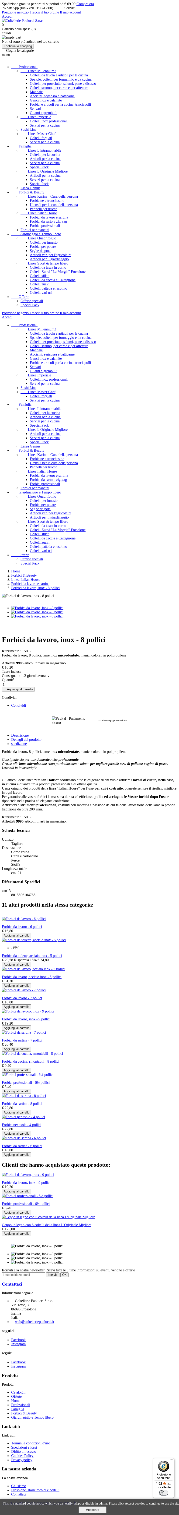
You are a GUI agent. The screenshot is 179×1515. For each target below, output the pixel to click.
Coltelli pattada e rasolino (48, 288)
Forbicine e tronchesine (47, 200)
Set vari (35, 109)
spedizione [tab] (19, 744)
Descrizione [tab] (20, 735)
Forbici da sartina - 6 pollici (22, 1146)
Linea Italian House (39, 213)
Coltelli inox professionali (49, 121)
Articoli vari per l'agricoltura (50, 255)
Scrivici (70, 8)
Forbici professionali (45, 226)
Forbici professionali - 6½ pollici (26, 1082)
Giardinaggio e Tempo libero (36, 234)
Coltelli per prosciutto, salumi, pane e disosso (63, 83)
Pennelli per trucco (43, 209)
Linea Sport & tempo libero (44, 263)
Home (15, 1401)
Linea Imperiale (36, 117)
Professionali (24, 67)
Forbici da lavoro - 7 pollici (22, 998)
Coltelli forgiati (41, 138)
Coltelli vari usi (41, 292)
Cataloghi (18, 1392)
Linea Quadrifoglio (38, 238)
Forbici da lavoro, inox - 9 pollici (26, 1019)
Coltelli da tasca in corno (48, 267)
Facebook (18, 1340)
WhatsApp (11, 8)
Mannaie (36, 92)
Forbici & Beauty (27, 192)
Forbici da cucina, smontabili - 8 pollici (30, 1061)
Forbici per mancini (35, 230)
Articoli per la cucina (45, 159)
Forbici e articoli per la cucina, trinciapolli (60, 104)
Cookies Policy (22, 1456)
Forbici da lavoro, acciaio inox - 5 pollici (32, 977)
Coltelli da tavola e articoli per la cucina (59, 75)
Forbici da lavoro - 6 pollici (22, 927)
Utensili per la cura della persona (54, 205)
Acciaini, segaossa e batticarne (52, 96)
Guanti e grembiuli (43, 113)
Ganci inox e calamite (46, 100)
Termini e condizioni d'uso (30, 1443)
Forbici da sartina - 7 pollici (22, 1040)
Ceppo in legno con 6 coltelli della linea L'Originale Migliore (46, 1225)
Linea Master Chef (38, 134)
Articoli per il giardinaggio (49, 259)
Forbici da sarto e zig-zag (48, 221)
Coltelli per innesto (44, 242)
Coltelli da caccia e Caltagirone (53, 280)
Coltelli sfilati (39, 276)
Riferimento (11, 817)
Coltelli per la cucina (45, 155)
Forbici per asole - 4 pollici (21, 1125)
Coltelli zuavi (39, 284)
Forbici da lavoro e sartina (49, 217)
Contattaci (12, 1284)
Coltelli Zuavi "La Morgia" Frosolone (58, 272)
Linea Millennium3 (38, 71)
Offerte (20, 297)
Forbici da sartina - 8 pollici (22, 1104)
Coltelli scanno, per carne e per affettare (59, 88)
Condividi (18, 705)
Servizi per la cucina (45, 125)
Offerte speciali (32, 301)
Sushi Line (28, 129)
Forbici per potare (43, 246)
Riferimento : (11, 651)
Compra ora (85, 4)
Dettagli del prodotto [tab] (26, 739)
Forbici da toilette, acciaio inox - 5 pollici (32, 956)
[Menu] (171, 1461)
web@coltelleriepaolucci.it (34, 1322)
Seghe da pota (40, 251)
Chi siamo (18, 1486)
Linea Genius (30, 188)
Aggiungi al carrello (18, 689)
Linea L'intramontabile (41, 150)
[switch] (163, 1492)
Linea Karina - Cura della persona (49, 196)
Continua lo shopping (18, 46)
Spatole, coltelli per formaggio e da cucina (61, 79)
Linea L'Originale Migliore (44, 171)
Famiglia (21, 146)
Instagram (18, 1344)
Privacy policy (21, 1460)
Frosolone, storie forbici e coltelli (35, 1490)
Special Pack (39, 167)
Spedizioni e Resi (24, 1447)
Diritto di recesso (23, 1451)
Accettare (92, 1510)
